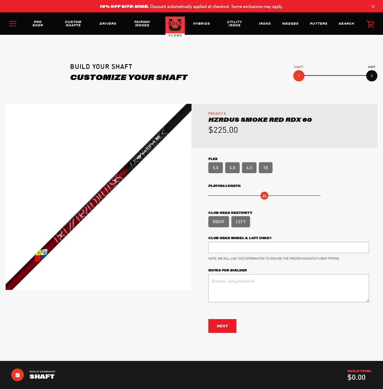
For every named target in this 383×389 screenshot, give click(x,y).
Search (346, 23)
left (241, 221)
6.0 (232, 167)
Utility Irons (234, 23)
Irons (265, 23)
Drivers (108, 23)
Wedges (290, 23)
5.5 (215, 167)
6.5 (249, 167)
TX (265, 167)
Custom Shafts (73, 23)
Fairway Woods (142, 23)
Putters (318, 23)
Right (219, 221)
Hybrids (201, 23)
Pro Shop (38, 23)
